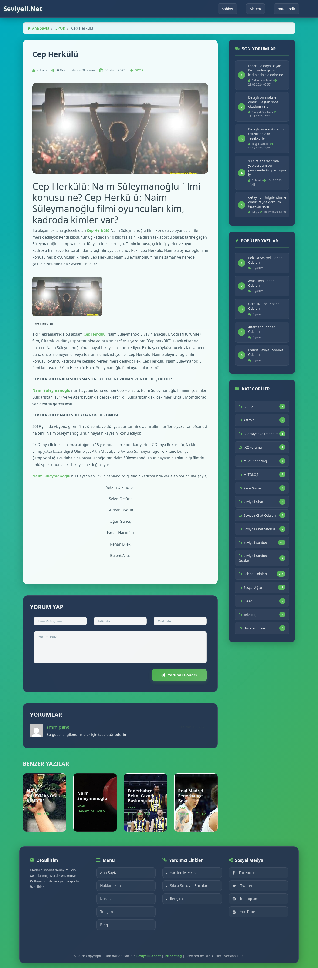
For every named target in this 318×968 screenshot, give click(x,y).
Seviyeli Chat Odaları (260, 515)
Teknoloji (250, 614)
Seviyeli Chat (253, 501)
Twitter (246, 885)
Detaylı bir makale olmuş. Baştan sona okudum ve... (263, 102)
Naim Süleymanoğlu (51, 390)
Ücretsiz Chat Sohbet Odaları (264, 306)
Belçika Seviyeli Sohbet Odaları (266, 260)
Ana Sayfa (40, 28)
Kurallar (107, 898)
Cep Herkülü (98, 230)
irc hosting (173, 956)
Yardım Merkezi (183, 872)
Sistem (255, 8)
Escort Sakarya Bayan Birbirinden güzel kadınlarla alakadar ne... (267, 70)
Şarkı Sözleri (253, 488)
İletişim (106, 911)
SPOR (60, 28)
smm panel (58, 727)
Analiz (248, 406)
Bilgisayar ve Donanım (261, 434)
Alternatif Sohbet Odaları (261, 329)
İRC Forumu (253, 447)
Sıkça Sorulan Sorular (189, 885)
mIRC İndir (286, 8)
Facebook (247, 872)
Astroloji (250, 420)
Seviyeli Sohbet (255, 542)
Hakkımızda (110, 885)
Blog (104, 924)
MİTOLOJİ (251, 474)
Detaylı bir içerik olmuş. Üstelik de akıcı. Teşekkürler (266, 133)
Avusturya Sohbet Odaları (262, 283)
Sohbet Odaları (255, 574)
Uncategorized (255, 628)
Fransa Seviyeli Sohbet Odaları (265, 352)
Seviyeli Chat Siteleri (259, 529)
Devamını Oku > (41, 813)
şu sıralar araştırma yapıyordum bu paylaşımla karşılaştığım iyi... (267, 168)
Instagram (249, 898)
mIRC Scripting (255, 461)
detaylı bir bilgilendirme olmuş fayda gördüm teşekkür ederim (267, 202)
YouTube (247, 911)
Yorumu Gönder (182, 675)
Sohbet (227, 8)
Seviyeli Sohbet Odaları (253, 558)
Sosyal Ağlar (253, 587)
